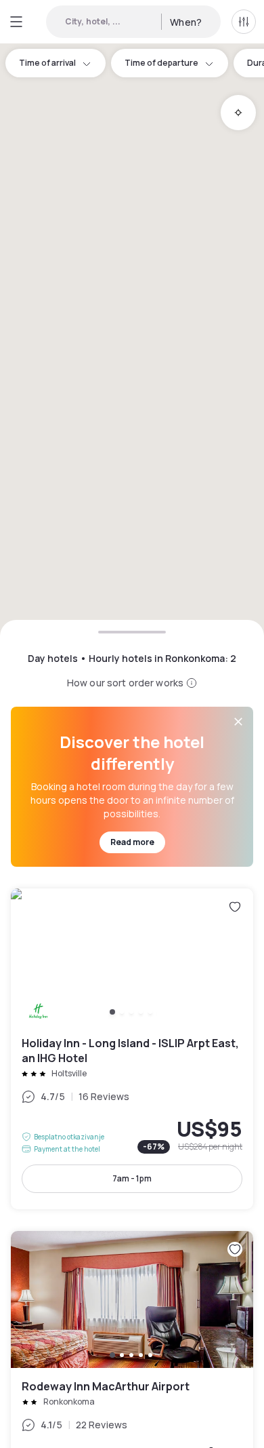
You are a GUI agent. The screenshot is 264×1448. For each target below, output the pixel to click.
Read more (132, 842)
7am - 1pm (132, 1178)
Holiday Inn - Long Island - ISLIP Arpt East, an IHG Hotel (132, 1048)
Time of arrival (47, 63)
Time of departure (161, 63)
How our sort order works (125, 682)
